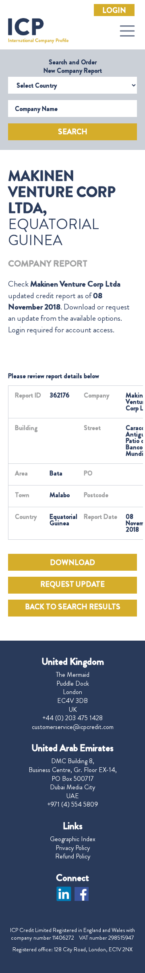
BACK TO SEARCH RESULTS (72, 607)
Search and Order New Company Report (73, 66)
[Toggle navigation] (127, 31)
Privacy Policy (73, 848)
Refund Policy (72, 856)
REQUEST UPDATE (72, 584)
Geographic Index (72, 839)
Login (114, 10)
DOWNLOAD (72, 562)
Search (72, 132)
